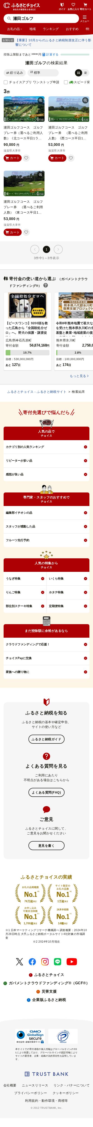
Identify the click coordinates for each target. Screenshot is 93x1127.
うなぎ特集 (13, 578)
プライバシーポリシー (30, 1093)
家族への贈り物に (17, 672)
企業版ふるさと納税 (49, 1000)
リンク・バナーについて (71, 1085)
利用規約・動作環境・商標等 (46, 1100)
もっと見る (78, 376)
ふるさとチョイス (49, 975)
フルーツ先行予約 (17, 540)
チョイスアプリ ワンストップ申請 (34, 82)
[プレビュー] (40, 100)
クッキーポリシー (66, 1093)
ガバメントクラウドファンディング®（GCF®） (49, 983)
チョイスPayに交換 (19, 658)
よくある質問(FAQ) (46, 792)
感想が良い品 (14, 474)
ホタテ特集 (56, 592)
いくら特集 (56, 578)
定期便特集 (56, 606)
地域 (32, 29)
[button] (84, 19)
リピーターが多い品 (19, 460)
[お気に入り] (26, 158)
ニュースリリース (35, 1085)
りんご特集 (13, 592)
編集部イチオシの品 (19, 512)
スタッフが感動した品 (20, 526)
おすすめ (72, 29)
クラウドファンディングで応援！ (28, 644)
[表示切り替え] (82, 72)
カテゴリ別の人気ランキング (25, 446)
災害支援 (49, 991)
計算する (52, 54)
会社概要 (9, 1085)
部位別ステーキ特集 (19, 606)
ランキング (51, 29)
